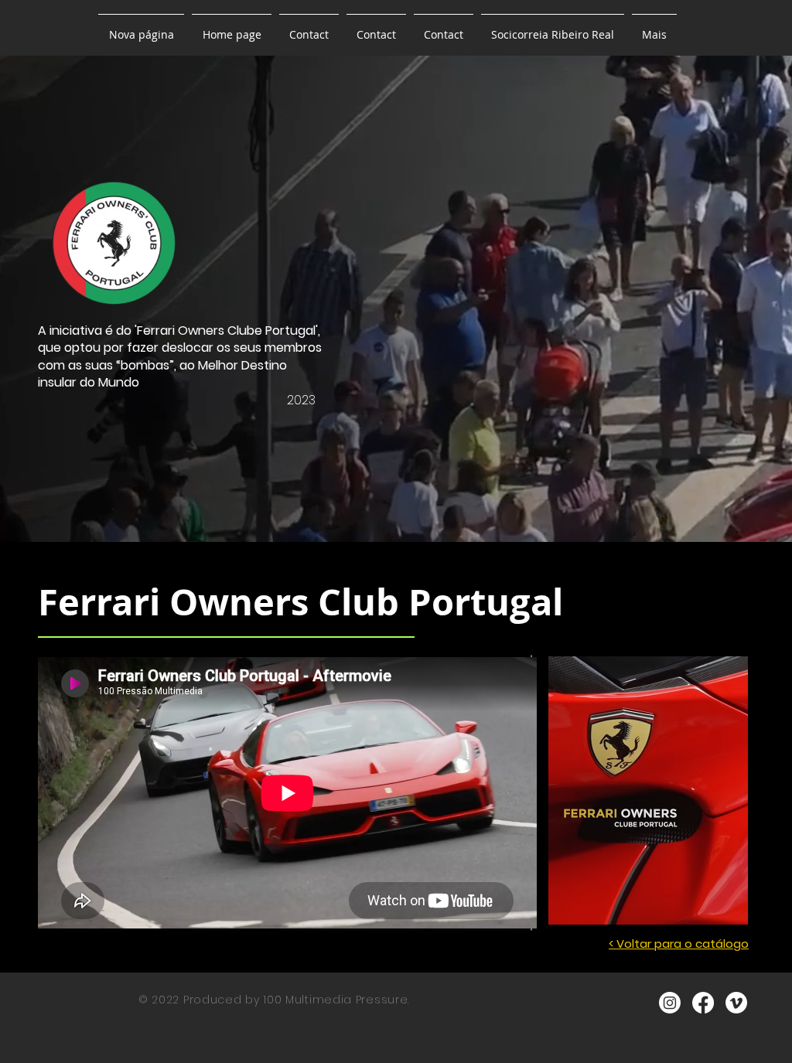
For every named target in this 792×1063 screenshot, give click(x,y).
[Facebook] (703, 1003)
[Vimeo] (736, 1003)
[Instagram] (670, 1003)
